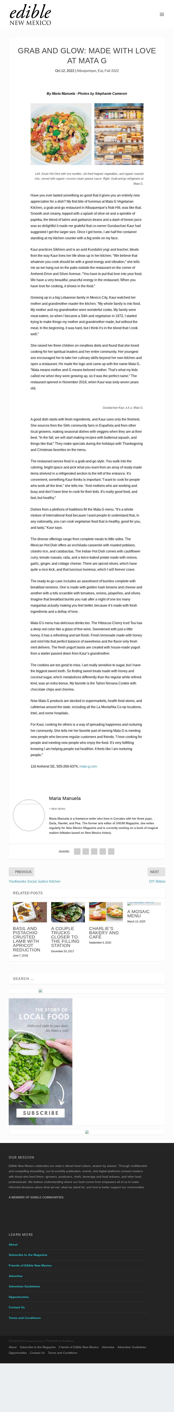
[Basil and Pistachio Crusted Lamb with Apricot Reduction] (30, 912)
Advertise (15, 1276)
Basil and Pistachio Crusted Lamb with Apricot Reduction (26, 939)
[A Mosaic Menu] (144, 903)
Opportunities (19, 1297)
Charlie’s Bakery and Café (104, 932)
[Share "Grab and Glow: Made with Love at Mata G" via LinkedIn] (102, 851)
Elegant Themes (34, 1341)
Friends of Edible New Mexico (30, 1265)
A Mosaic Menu (138, 913)
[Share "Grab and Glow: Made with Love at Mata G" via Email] (111, 851)
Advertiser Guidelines (24, 1286)
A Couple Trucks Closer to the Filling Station (65, 937)
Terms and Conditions (25, 1318)
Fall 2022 (112, 71)
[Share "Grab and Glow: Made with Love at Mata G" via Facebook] (77, 851)
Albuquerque (86, 71)
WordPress (68, 1341)
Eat (100, 71)
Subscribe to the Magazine (28, 1255)
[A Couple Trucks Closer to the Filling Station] (68, 912)
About (13, 1244)
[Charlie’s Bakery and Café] (106, 912)
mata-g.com (88, 766)
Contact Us (17, 1307)
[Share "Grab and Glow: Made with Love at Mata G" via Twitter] (85, 851)
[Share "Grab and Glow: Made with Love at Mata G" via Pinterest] (94, 851)
